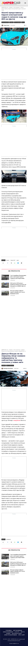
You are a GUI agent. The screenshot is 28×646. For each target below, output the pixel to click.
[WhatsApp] (14, 263)
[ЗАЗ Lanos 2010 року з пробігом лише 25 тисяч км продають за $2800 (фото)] (5, 285)
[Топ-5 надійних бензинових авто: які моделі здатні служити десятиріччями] (5, 277)
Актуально (4, 279)
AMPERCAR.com (4, 7)
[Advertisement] (14, 64)
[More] (21, 263)
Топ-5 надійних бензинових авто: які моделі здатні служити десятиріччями (18, 277)
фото (18, 260)
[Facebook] (7, 263)
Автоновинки (17, 7)
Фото (23, 22)
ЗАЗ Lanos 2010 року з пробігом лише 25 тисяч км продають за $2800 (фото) (18, 284)
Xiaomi (7, 260)
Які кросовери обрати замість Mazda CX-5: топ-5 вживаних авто (17, 292)
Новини (11, 7)
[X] (11, 263)
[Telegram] (18, 263)
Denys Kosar (6, 25)
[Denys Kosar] (2, 25)
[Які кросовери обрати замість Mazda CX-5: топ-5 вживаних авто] (5, 292)
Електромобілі (5, 22)
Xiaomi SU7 (13, 260)
